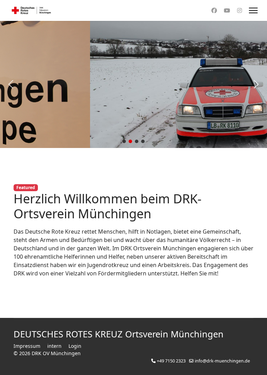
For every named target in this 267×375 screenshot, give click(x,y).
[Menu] (253, 10)
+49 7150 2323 (171, 361)
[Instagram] (239, 10)
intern (54, 346)
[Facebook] (214, 10)
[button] (10, 84)
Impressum (27, 346)
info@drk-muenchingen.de (222, 361)
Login (74, 346)
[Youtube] (227, 10)
